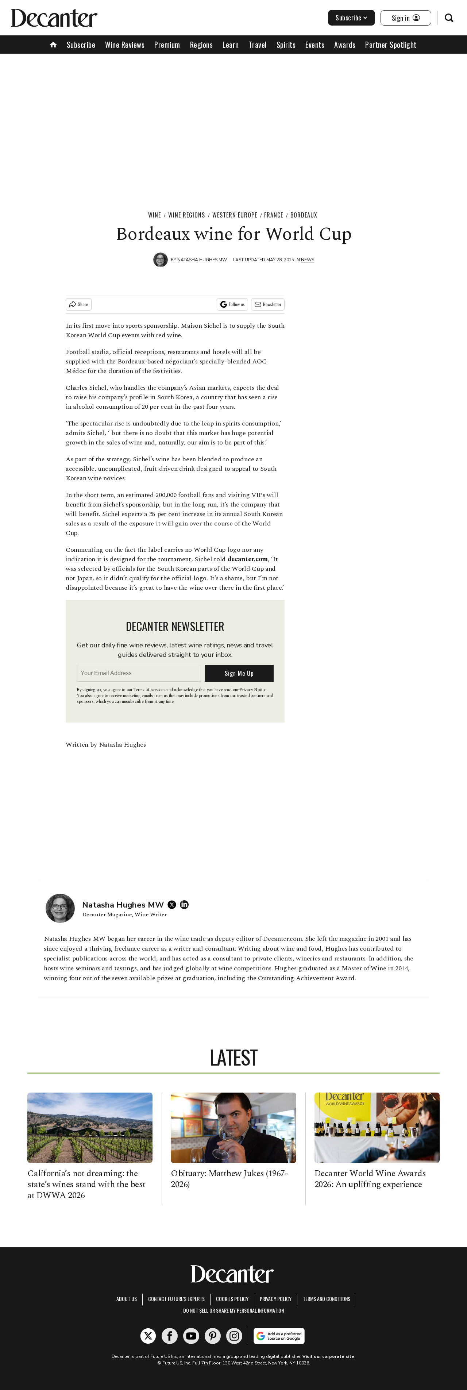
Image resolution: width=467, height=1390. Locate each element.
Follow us (237, 304)
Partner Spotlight (391, 44)
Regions (201, 44)
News (307, 260)
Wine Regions (186, 215)
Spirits (286, 44)
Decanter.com (282, 939)
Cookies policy (232, 1298)
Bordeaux (303, 215)
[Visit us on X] (148, 1336)
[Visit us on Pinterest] (213, 1336)
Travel (258, 44)
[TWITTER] (173, 904)
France (273, 215)
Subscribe (349, 17)
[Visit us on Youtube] (191, 1336)
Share (83, 304)
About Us (126, 1298)
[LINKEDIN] (186, 904)
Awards (344, 44)
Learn (231, 44)
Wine (154, 215)
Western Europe (234, 215)
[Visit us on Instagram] (234, 1336)
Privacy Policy (276, 1298)
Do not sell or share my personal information (233, 1310)
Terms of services (149, 689)
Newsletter (272, 304)
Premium (167, 44)
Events (314, 44)
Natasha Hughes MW (202, 260)
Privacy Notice (252, 689)
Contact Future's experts (176, 1298)
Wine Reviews (124, 44)
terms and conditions (326, 1298)
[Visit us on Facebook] (170, 1336)
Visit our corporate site (328, 1356)
